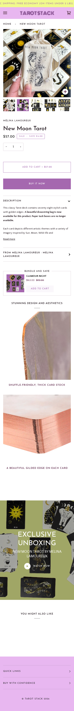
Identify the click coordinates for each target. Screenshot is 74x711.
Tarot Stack (34, 699)
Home (7, 24)
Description (12, 201)
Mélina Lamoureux (17, 120)
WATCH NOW (41, 566)
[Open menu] (9, 13)
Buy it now (37, 184)
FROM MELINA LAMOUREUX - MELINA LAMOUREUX (28, 254)
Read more (9, 239)
